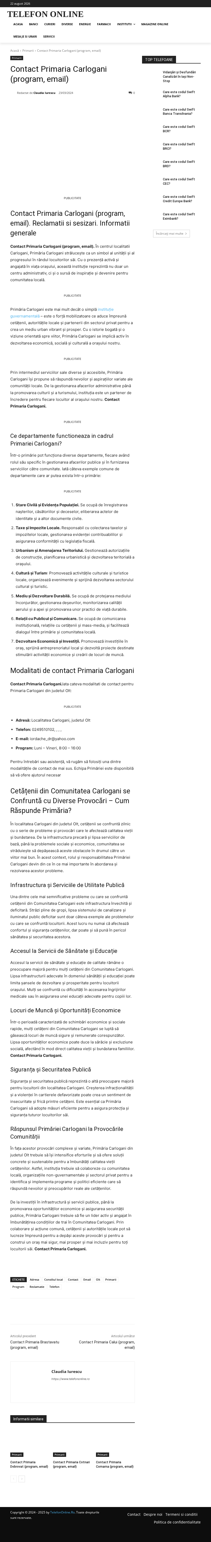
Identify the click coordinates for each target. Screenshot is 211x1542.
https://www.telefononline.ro (70, 1379)
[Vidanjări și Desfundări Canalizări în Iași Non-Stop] (151, 76)
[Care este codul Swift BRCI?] (151, 148)
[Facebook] (46, 106)
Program (18, 1287)
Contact (73, 1279)
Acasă (14, 50)
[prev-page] (13, 1479)
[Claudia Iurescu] (13, 92)
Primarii (28, 50)
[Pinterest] (69, 106)
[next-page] (22, 1479)
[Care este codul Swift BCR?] (151, 131)
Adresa (34, 1279)
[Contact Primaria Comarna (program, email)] (115, 1443)
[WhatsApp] (81, 106)
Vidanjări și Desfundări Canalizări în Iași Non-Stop (179, 76)
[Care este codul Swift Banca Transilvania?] (151, 114)
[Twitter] (57, 106)
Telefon (54, 1287)
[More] (93, 106)
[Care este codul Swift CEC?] (151, 183)
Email (87, 1279)
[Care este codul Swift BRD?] (151, 166)
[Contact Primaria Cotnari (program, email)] (72, 1443)
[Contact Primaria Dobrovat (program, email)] (29, 1443)
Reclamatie (37, 1287)
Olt (98, 1279)
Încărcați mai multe (169, 233)
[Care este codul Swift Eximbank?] (151, 218)
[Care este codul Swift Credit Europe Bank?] (151, 201)
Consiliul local (53, 1279)
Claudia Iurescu (44, 93)
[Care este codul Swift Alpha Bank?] (151, 96)
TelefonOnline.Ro (62, 1512)
